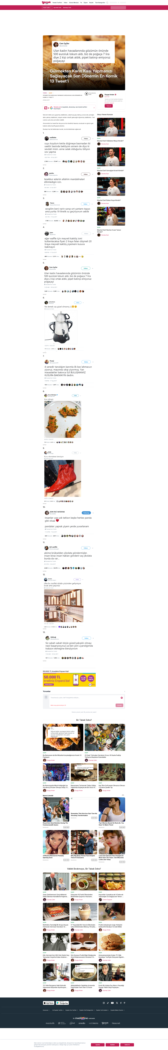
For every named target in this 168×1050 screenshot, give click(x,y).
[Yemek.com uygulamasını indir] (48, 1003)
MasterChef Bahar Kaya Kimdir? (109, 200)
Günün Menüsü (74, 2)
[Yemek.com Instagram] (104, 1003)
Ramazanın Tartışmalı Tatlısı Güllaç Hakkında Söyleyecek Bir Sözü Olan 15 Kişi (84, 786)
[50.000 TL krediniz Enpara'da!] (69, 680)
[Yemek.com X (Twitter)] (117, 1003)
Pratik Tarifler (46, 7)
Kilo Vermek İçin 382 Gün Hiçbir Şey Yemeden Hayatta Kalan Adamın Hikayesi (56, 956)
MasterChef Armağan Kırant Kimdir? (110, 170)
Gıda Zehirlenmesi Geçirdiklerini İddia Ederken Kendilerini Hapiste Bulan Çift (55, 896)
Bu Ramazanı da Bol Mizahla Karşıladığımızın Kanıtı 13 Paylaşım (62, 756)
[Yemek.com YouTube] (112, 1003)
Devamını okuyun (109, 103)
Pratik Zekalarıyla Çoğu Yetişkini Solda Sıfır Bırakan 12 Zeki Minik (110, 926)
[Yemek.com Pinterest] (124, 1003)
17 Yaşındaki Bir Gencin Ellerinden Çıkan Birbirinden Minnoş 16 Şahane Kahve (84, 926)
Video (65, 2)
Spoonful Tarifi (57, 7)
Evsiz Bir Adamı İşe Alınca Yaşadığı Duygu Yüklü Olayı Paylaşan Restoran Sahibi (111, 986)
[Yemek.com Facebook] (120, 1003)
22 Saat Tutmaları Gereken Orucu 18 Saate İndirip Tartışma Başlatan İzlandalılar (103, 756)
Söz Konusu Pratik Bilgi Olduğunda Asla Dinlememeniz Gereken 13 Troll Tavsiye (83, 956)
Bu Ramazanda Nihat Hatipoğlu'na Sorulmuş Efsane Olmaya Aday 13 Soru (55, 786)
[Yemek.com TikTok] (108, 1003)
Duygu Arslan (109, 94)
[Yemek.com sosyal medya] (81, 1018)
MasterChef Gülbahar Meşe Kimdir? (110, 141)
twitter (44, 165)
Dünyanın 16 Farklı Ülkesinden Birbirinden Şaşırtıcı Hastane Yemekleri (81, 896)
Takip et (108, 106)
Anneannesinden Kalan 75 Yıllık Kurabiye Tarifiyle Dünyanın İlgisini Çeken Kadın (111, 956)
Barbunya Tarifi (67, 7)
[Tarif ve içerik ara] (107, 3)
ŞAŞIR (50, 93)
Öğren (86, 2)
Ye (81, 2)
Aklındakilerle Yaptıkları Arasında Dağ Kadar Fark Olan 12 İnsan (83, 986)
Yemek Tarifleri (57, 2)
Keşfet (91, 2)
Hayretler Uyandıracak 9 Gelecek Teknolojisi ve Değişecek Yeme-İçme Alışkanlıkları (111, 896)
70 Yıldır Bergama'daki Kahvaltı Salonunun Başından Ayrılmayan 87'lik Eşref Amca (54, 986)
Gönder (119, 705)
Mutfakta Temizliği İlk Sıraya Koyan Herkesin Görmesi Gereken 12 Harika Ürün (55, 926)
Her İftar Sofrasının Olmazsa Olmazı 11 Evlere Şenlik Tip (112, 786)
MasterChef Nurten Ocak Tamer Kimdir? (109, 231)
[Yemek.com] (46, 2)
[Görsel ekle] (121, 697)
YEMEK (45, 93)
